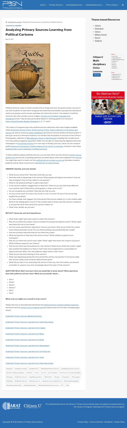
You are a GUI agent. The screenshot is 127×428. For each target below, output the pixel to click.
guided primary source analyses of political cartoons (26, 149)
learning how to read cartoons (47, 163)
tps (67, 385)
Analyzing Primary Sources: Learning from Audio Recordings (29, 322)
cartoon (29, 373)
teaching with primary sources (48, 385)
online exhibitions (36, 133)
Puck (30, 141)
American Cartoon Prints (21, 130)
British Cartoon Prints (40, 130)
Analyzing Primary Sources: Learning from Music (25, 340)
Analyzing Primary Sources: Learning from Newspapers (28, 346)
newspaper (76, 377)
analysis (9, 368)
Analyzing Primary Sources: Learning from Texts (25, 357)
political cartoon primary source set (50, 160)
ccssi (43, 373)
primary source (34, 381)
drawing (9, 377)
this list (79, 158)
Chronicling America (26, 144)
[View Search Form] (123, 5)
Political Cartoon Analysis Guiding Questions (61, 305)
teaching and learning (13, 385)
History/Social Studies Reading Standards (22, 121)
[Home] (6, 22)
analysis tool (33, 368)
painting (9, 381)
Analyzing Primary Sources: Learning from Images (25, 328)
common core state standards (70, 373)
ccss (37, 373)
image (57, 377)
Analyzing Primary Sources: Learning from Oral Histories (28, 351)
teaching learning (30, 385)
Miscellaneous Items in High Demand (41, 138)
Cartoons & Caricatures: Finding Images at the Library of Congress (36, 146)
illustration (48, 377)
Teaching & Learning (13, 25)
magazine (65, 377)
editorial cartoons (21, 377)
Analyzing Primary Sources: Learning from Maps (25, 334)
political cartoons (21, 381)
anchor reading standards (15, 373)
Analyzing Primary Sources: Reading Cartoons (24, 316)
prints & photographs (71, 381)
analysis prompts (21, 368)
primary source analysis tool (32, 308)
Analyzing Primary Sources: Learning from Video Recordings (29, 363)
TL (62, 385)
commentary (52, 373)
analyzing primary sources (70, 368)
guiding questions (36, 377)
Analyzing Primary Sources (50, 368)
